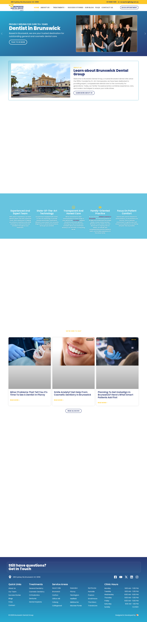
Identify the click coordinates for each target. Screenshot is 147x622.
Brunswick (56, 592)
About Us (45, 7)
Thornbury (92, 602)
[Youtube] (120, 577)
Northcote (92, 588)
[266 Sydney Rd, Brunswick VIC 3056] (10, 577)
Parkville (91, 592)
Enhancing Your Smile (18, 10)
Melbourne (74, 602)
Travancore (92, 606)
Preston (91, 595)
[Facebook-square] (115, 577)
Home (36, 7)
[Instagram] (137, 577)
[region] (73, 33)
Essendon (74, 588)
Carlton (55, 595)
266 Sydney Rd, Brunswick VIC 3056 (26, 577)
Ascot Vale (56, 588)
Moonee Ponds (76, 606)
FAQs (97, 7)
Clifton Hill (56, 599)
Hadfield (73, 599)
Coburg (55, 602)
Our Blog (89, 7)
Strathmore (92, 599)
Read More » (15, 400)
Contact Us (107, 7)
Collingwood (57, 606)
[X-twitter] (126, 577)
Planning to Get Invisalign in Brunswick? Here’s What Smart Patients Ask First (115, 395)
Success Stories (75, 7)
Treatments (58, 7)
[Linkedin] (131, 577)
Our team (76, 220)
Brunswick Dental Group (17, 7)
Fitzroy (72, 592)
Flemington (74, 595)
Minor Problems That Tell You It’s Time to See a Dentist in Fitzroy (28, 393)
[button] (1, 33)
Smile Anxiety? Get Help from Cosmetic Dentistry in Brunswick (72, 393)
